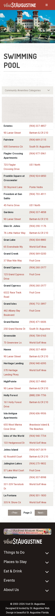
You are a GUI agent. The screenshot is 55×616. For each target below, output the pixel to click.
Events (9, 580)
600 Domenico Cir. (13, 146)
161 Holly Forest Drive (13, 404)
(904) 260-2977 (37, 267)
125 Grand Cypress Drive (14, 276)
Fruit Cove (34, 260)
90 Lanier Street (12, 132)
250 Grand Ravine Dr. (15, 328)
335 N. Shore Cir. (12, 502)
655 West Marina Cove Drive (13, 426)
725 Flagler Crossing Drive (12, 167)
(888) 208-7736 (37, 395)
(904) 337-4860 (37, 381)
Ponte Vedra (36, 187)
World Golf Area (37, 246)
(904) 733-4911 (37, 194)
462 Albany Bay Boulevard (12, 312)
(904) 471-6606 (37, 321)
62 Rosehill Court (13, 456)
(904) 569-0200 (37, 253)
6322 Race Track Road (12, 294)
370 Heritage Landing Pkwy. (11, 372)
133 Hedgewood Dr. (14, 442)
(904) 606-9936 (37, 413)
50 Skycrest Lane (13, 187)
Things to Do (14, 552)
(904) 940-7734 (37, 435)
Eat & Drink (13, 571)
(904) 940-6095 (37, 363)
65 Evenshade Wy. (13, 246)
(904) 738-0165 (37, 335)
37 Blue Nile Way (13, 260)
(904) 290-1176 (37, 226)
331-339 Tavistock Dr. (14, 486)
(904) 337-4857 (37, 125)
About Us (11, 590)
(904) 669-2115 (37, 139)
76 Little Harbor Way (15, 232)
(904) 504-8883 (37, 239)
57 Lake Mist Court (14, 470)
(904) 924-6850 (37, 176)
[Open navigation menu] (43, 5)
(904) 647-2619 (37, 449)
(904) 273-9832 (37, 463)
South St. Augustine (39, 146)
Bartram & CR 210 (38, 132)
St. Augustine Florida (38, 612)
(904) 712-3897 (37, 303)
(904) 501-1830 (37, 495)
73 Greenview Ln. (13, 342)
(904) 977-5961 (37, 153)
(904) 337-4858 (37, 212)
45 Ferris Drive (12, 205)
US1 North (34, 164)
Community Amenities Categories (23, 90)
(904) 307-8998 (37, 477)
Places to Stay (15, 562)
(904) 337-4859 (37, 349)
